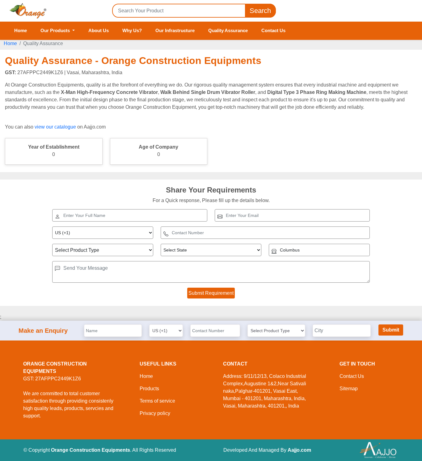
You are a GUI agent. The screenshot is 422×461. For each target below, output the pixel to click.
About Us (98, 30)
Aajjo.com (299, 450)
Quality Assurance (228, 30)
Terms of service (157, 401)
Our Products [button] (55, 30)
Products (149, 388)
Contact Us (273, 30)
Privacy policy (155, 413)
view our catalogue (55, 126)
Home (20, 30)
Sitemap (349, 388)
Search (260, 11)
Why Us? (132, 30)
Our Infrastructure (175, 30)
